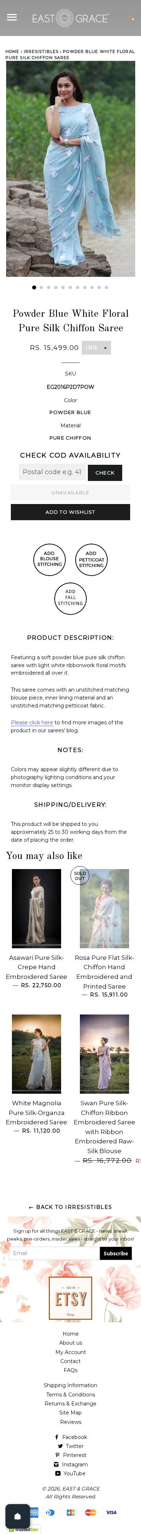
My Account (70, 1352)
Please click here (32, 722)
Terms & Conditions (70, 1394)
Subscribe (116, 1253)
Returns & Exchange (70, 1403)
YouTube (74, 1473)
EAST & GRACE (80, 1488)
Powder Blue (70, 412)
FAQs (70, 1370)
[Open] (17, 1516)
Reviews (70, 1422)
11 (106, 287)
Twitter (74, 1446)
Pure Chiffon (70, 438)
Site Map (70, 1412)
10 (99, 287)
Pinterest (73, 1455)
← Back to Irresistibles (70, 1207)
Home (12, 51)
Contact (70, 1361)
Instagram (74, 1464)
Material (70, 425)
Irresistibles (41, 51)
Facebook (74, 1437)
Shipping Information (70, 1385)
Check (105, 473)
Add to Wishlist (70, 512)
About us (70, 1343)
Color (70, 400)
